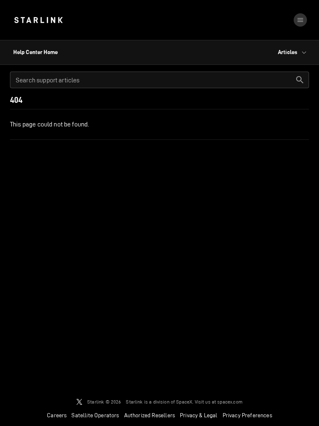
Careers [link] (56, 415)
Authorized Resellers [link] (149, 415)
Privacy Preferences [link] (247, 415)
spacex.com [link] (230, 401)
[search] (300, 80)
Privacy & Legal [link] (199, 415)
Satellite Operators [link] (95, 415)
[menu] (300, 20)
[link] (38, 20)
